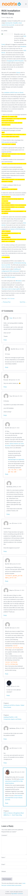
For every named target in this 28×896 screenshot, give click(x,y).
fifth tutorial (19, 280)
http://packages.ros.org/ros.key (16, 459)
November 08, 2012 (16, 564)
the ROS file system (10, 277)
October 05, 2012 (18, 396)
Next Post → (23, 302)
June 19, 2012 (17, 318)
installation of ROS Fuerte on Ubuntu (13, 92)
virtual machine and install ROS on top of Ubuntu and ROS (13, 797)
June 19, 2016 (15, 686)
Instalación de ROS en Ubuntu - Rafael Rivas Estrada (14, 706)
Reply (5, 340)
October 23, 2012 (15, 627)
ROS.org (3, 142)
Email (3, 864)
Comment (4, 835)
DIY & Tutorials (10, 298)
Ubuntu (18, 72)
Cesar (10, 318)
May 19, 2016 (17, 486)
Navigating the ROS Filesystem (15, 60)
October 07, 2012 (15, 427)
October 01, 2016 (17, 748)
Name (3, 857)
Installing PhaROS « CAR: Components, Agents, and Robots (12, 718)
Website (3, 871)
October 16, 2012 (17, 523)
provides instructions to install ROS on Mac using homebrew (14, 781)
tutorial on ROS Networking (18, 229)
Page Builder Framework (17, 893)
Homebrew (23, 46)
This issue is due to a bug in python (10, 289)
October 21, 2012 (20, 590)
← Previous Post (5, 302)
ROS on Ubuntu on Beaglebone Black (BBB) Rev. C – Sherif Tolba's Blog (14, 814)
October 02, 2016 (20, 772)
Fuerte (3, 44)
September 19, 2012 (15, 379)
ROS (25, 36)
